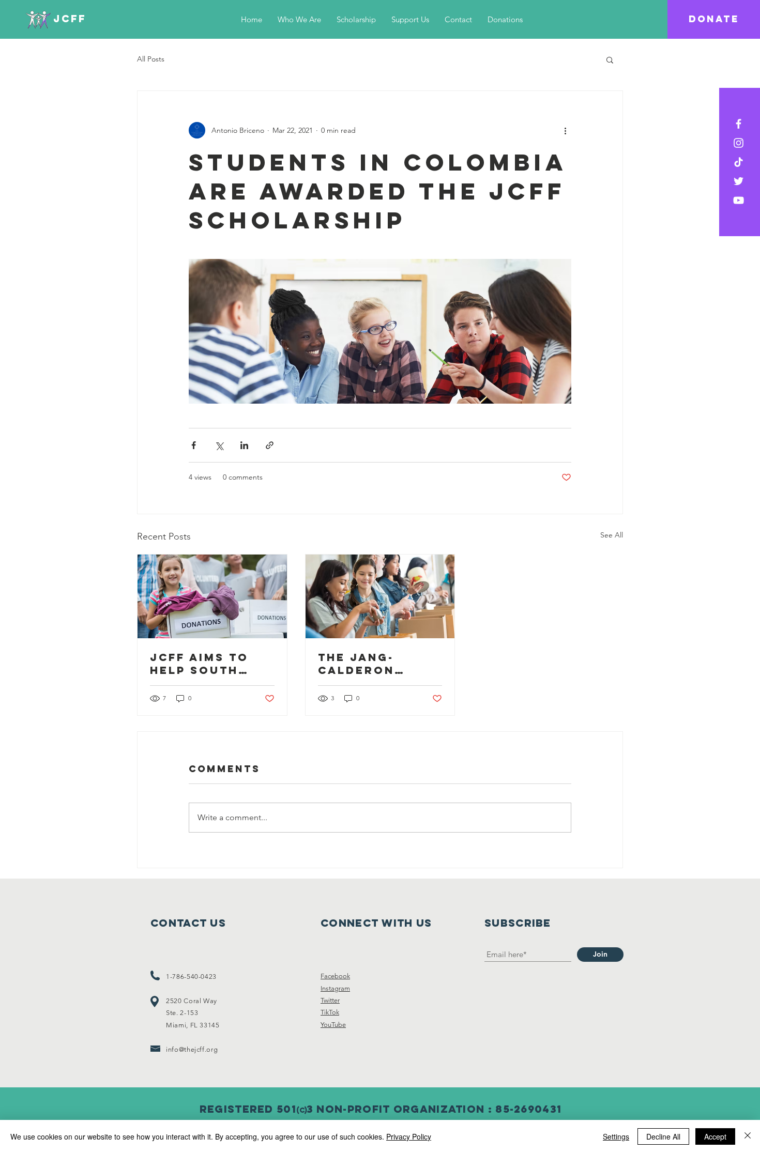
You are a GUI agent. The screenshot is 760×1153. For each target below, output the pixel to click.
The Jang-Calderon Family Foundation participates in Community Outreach (377, 664)
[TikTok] (738, 162)
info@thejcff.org (192, 1049)
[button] (610, 59)
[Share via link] (270, 445)
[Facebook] (738, 123)
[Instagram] (738, 142)
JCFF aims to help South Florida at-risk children (209, 664)
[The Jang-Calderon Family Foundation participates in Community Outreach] (380, 596)
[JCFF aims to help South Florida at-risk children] (212, 596)
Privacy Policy (408, 1136)
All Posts (150, 59)
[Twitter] (738, 181)
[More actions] (565, 130)
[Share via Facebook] (194, 445)
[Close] (747, 1136)
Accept (715, 1136)
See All (611, 535)
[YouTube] (738, 200)
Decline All (663, 1136)
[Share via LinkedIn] (244, 445)
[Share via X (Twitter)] (219, 445)
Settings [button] (616, 1136)
